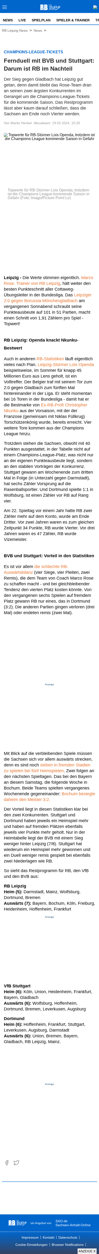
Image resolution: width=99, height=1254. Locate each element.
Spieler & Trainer (73, 20)
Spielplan (41, 20)
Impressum (30, 1237)
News (8, 20)
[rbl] (18, 1223)
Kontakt (48, 1237)
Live (22, 20)
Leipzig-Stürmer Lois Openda (66, 364)
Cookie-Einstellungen (31, 1244)
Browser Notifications (68, 1244)
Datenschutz (67, 1237)
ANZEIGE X (87, 1251)
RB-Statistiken (50, 358)
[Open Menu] (4, 8)
